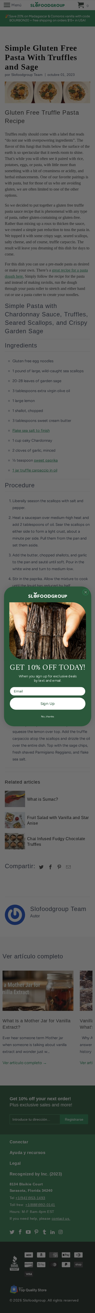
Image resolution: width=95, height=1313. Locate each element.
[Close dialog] (85, 592)
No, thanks (47, 716)
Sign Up (47, 704)
